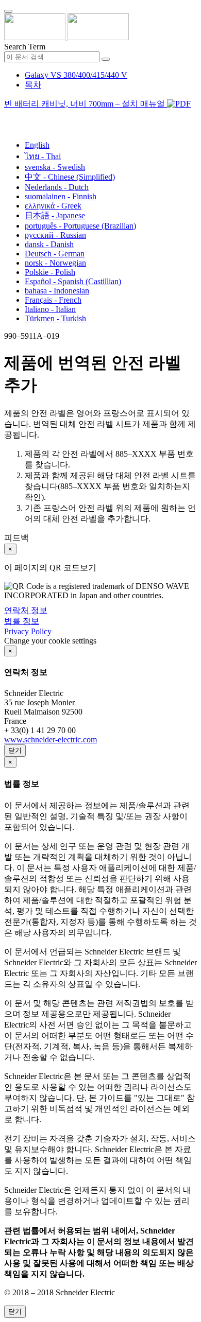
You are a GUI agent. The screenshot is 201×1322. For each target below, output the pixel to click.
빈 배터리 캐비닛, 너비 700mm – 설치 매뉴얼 (85, 103)
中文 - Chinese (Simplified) (70, 176)
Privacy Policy (28, 631)
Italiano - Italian (50, 309)
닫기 (15, 750)
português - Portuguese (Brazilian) (80, 225)
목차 (33, 84)
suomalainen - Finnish (60, 196)
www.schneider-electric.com (50, 739)
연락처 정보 (25, 610)
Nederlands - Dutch (57, 187)
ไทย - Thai (43, 156)
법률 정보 (21, 621)
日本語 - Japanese (55, 215)
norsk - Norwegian (55, 262)
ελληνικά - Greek (53, 205)
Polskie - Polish (50, 272)
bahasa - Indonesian (57, 290)
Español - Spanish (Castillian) (73, 281)
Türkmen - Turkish (55, 318)
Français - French (53, 299)
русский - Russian (55, 235)
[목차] (8, 116)
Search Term (24, 46)
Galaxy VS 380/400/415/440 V (76, 75)
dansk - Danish (49, 244)
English (37, 145)
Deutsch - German (55, 253)
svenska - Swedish (55, 167)
